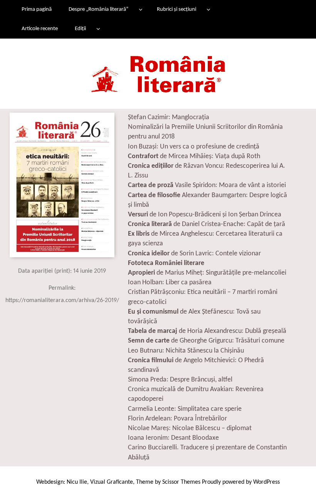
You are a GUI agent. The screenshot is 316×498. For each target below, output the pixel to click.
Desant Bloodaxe (195, 438)
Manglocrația (190, 117)
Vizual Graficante (111, 482)
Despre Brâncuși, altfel (201, 379)
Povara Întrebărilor (200, 418)
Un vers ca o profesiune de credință (209, 146)
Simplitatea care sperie (210, 409)
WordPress (266, 482)
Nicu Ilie (77, 482)
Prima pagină (37, 9)
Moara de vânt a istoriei (252, 185)
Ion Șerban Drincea (254, 214)
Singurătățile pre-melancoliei (246, 273)
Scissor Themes (181, 482)
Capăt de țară (266, 224)
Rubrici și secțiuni (176, 9)
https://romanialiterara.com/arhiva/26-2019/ (62, 300)
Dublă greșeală (265, 331)
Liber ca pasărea (189, 282)
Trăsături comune (259, 340)
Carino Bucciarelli (152, 447)
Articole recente (40, 29)
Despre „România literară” (98, 9)
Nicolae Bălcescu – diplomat (212, 428)
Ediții (80, 29)
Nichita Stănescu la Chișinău (205, 351)
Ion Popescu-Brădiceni (189, 214)
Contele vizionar (238, 253)
